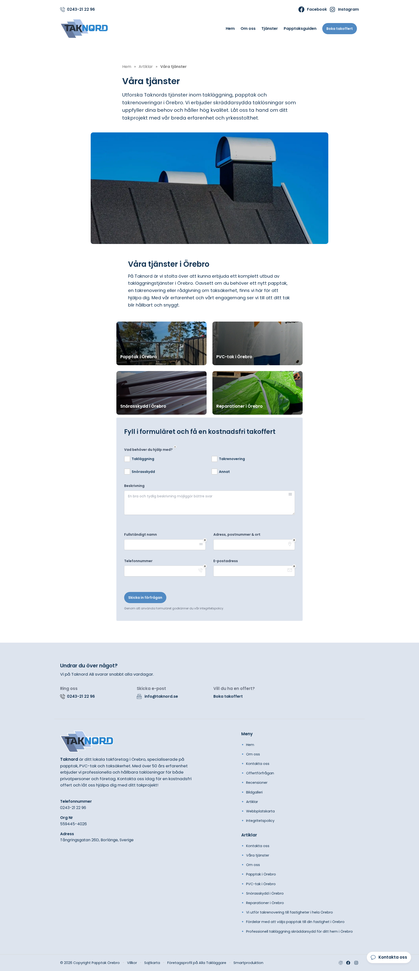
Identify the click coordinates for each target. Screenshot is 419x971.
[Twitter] (356, 962)
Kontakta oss (257, 763)
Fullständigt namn (140, 534)
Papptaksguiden (300, 28)
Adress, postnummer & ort (236, 534)
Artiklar (252, 801)
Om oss (248, 28)
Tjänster (269, 28)
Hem (230, 28)
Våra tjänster (257, 855)
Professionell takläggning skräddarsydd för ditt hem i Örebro (299, 931)
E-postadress (225, 561)
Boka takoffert (339, 28)
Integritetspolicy (260, 820)
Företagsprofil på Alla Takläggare (196, 962)
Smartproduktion (248, 962)
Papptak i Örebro (261, 874)
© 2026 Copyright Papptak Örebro (90, 962)
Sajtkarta (152, 962)
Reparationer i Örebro (265, 902)
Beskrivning (134, 486)
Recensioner (256, 782)
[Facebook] (348, 962)
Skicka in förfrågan (145, 597)
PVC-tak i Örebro (261, 884)
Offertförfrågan (260, 773)
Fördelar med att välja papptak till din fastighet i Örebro (295, 921)
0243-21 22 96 (73, 807)
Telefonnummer (138, 561)
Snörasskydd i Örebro (265, 893)
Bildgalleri (254, 792)
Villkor (132, 962)
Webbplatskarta (260, 811)
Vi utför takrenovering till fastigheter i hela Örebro (289, 912)
